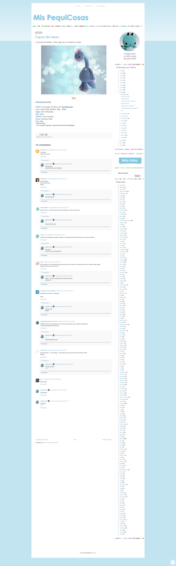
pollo (121, 463)
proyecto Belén (124, 470)
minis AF (122, 384)
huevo (121, 335)
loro (121, 368)
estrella (122, 287)
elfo (121, 283)
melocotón (122, 380)
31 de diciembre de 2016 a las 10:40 (58, 207)
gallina (121, 305)
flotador (122, 297)
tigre (121, 507)
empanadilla (123, 285)
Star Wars (122, 495)
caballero (122, 222)
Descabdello (44, 207)
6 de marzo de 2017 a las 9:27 (58, 390)
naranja (122, 401)
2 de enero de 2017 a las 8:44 (64, 291)
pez (121, 453)
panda (121, 422)
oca (121, 409)
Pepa (121, 443)
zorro (121, 534)
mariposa (122, 376)
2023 (121, 75)
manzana (122, 374)
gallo (121, 308)
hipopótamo (123, 330)
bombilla (122, 214)
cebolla (122, 243)
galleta (121, 303)
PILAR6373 (43, 178)
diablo (121, 270)
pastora (122, 432)
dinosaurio (49, 137)
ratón (121, 478)
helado (121, 328)
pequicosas (48, 164)
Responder (43, 156)
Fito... (122, 110)
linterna (122, 364)
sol (120, 490)
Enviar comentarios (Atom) (50, 442)
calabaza (122, 229)
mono (121, 387)
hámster (122, 326)
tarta (121, 503)
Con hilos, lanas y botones (48, 291)
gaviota (122, 314)
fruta (121, 301)
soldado (122, 492)
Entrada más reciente (42, 439)
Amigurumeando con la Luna (48, 321)
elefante (122, 281)
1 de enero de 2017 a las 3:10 (52, 262)
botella (121, 216)
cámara (122, 231)
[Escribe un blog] (42, 135)
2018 (121, 87)
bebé (121, 206)
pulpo (121, 474)
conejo (121, 262)
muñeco (122, 395)
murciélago (123, 399)
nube (121, 405)
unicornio (122, 519)
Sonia (42, 235)
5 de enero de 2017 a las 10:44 (63, 276)
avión (121, 199)
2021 (121, 80)
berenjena (122, 210)
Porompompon (125, 103)
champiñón (123, 249)
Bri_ (41, 379)
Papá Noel (122, 424)
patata (121, 434)
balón (121, 204)
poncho (122, 465)
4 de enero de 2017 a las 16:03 (63, 164)
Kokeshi (122, 343)
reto (121, 482)
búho (121, 218)
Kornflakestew (67, 107)
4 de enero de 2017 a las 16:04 (63, 194)
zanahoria (122, 528)
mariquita (122, 378)
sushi (121, 499)
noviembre (124, 113)
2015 (121, 140)
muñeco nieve (123, 397)
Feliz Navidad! (125, 99)
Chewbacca (123, 251)
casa (121, 241)
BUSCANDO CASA (125, 220)
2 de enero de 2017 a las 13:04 (66, 321)
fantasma (122, 289)
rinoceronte (123, 484)
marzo (123, 132)
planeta (122, 459)
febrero (123, 135)
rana (121, 476)
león (121, 351)
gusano (122, 322)
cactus (121, 226)
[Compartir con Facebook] (46, 135)
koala (121, 339)
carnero (122, 239)
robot (121, 486)
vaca (121, 522)
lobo (121, 366)
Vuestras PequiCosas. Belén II (129, 108)
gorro (121, 316)
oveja (121, 414)
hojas (121, 332)
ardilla (121, 197)
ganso (121, 310)
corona (121, 266)
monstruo (122, 389)
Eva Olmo (43, 150)
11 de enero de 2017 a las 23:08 (57, 350)
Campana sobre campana (128, 101)
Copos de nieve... (126, 96)
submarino (122, 497)
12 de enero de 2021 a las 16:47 (59, 401)
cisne (121, 256)
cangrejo (122, 235)
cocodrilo (122, 258)
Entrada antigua (107, 439)
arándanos (123, 193)
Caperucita (123, 237)
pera (121, 447)
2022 (121, 78)
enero (123, 137)
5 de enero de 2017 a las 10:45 (63, 335)
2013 (121, 145)
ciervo (121, 254)
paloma (122, 420)
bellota (121, 208)
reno (121, 480)
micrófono (122, 382)
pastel (121, 426)
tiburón (121, 505)
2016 (121, 92)
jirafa (121, 337)
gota (121, 318)
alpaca (121, 189)
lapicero (122, 347)
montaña (122, 391)
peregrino (122, 449)
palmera (122, 418)
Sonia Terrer (44, 350)
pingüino (122, 455)
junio (122, 125)
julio (122, 123)
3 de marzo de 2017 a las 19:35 (52, 379)
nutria (121, 407)
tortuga (121, 513)
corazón (122, 264)
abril (122, 130)
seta (121, 488)
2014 (121, 143)
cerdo (121, 245)
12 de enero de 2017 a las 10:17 (64, 364)
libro (121, 355)
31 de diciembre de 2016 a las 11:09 (54, 235)
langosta (122, 345)
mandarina (123, 372)
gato (121, 312)
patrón (121, 438)
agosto (123, 121)
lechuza (122, 349)
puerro (121, 472)
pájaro (121, 416)
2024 (121, 73)
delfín (121, 268)
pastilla (122, 428)
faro (121, 291)
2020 (121, 82)
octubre (123, 116)
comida (122, 260)
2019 (121, 85)
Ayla (41, 262)
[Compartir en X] (44, 135)
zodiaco (122, 532)
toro (121, 511)
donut (121, 276)
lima (121, 359)
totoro (121, 517)
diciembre (124, 94)
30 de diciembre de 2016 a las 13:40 (57, 150)
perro (121, 451)
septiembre (124, 118)
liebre (121, 357)
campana (122, 233)
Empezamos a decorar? (127, 106)
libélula (122, 353)
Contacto (89, 6)
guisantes (122, 320)
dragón (122, 278)
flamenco (122, 293)
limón (121, 362)
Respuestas (45, 160)
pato (121, 436)
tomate (121, 509)
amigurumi (44, 137)
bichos (121, 212)
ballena (122, 202)
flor (120, 295)
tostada (122, 515)
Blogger (94, 553)
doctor (121, 274)
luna (121, 370)
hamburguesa (123, 324)
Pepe (121, 445)
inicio (78, 6)
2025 (121, 71)
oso (121, 411)
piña (121, 457)
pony (121, 468)
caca (121, 224)
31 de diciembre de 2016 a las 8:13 (57, 178)
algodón (122, 187)
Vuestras (122, 526)
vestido (122, 524)
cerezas (122, 247)
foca (121, 299)
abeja (121, 185)
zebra (121, 530)
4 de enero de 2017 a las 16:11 (63, 247)
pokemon (122, 461)
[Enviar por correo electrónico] (41, 135)
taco (121, 501)
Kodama (122, 341)
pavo (121, 441)
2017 (121, 90)
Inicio (75, 439)
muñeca (122, 393)
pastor (121, 430)
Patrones (101, 6)
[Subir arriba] (172, 562)
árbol (121, 195)
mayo (123, 128)
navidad (122, 403)
